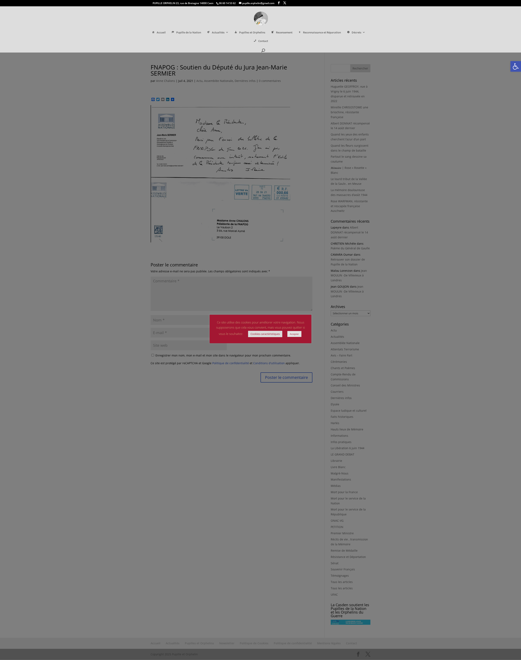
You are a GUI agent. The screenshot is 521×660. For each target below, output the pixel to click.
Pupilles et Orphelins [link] (252, 32)
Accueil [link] (161, 32)
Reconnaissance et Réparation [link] (322, 32)
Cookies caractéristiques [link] (265, 334)
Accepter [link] (294, 334)
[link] (515, 66)
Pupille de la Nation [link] (188, 32)
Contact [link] (263, 41)
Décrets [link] (356, 32)
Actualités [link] (218, 32)
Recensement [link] (284, 32)
